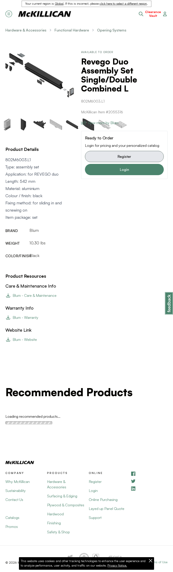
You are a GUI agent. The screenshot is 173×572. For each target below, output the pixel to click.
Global (59, 3)
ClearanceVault (153, 14)
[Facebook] (149, 473)
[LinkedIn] (149, 488)
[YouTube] (149, 481)
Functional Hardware (72, 30)
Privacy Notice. (117, 565)
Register (124, 156)
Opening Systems (111, 30)
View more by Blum (103, 123)
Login (124, 169)
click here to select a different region (123, 3)
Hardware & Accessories (25, 30)
